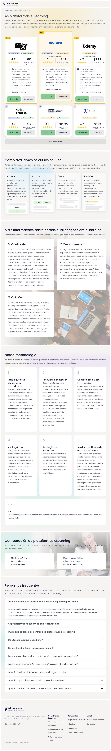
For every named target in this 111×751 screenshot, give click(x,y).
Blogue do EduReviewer (76, 720)
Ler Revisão (63, 96)
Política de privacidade (95, 720)
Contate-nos (73, 728)
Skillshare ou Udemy (19, 558)
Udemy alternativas (71, 561)
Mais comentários (55, 141)
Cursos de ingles (18, 564)
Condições (91, 724)
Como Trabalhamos (75, 733)
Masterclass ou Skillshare (74, 558)
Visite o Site (47, 96)
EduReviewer (9, 10)
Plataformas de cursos (73, 564)
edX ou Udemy (17, 561)
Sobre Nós (71, 724)
